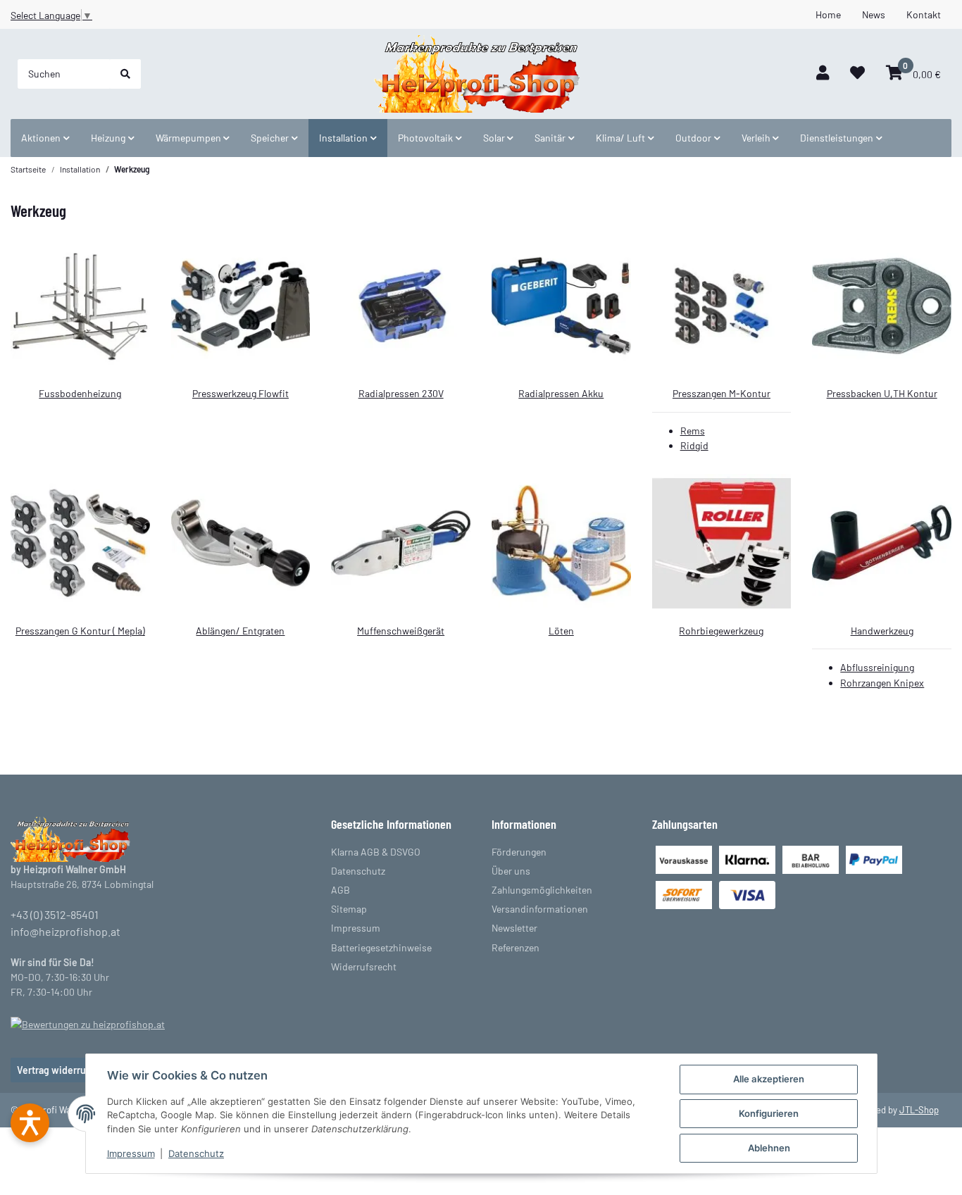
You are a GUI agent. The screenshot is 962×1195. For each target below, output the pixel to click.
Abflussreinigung (877, 667)
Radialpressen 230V (401, 393)
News (873, 14)
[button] (822, 73)
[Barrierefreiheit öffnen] (30, 1122)
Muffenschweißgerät (400, 631)
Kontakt (923, 14)
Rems (692, 431)
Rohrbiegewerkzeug (721, 631)
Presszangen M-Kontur (721, 393)
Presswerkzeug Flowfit (240, 393)
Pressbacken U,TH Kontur (882, 393)
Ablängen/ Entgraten (240, 631)
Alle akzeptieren (768, 1078)
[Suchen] (125, 74)
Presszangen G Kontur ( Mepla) (80, 631)
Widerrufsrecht (363, 966)
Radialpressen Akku (561, 393)
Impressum (131, 1153)
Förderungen (519, 852)
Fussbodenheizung (80, 393)
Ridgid (694, 445)
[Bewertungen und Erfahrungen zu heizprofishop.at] (88, 1023)
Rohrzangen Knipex (882, 683)
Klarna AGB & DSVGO (375, 852)
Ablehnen (769, 1147)
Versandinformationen (540, 909)
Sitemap (349, 909)
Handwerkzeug (882, 631)
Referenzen (515, 947)
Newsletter (514, 928)
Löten (561, 631)
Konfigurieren (769, 1113)
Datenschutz (196, 1153)
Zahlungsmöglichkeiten (542, 890)
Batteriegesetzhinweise (381, 947)
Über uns (511, 871)
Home (828, 14)
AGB (340, 890)
